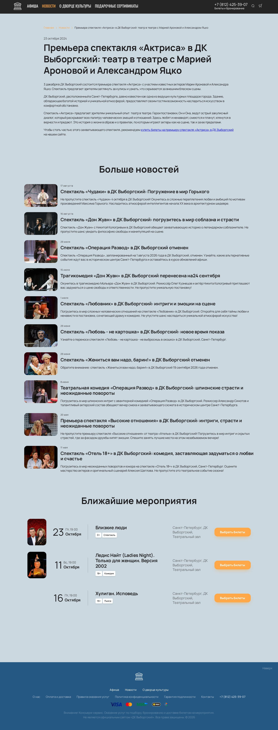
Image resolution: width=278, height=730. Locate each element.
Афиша (32, 6)
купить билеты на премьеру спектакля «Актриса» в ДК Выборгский (187, 130)
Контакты (207, 697)
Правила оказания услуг (93, 697)
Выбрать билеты (232, 532)
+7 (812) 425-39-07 (231, 4)
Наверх (267, 668)
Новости (49, 6)
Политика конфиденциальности (136, 697)
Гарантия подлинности (180, 697)
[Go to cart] (260, 6)
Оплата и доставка (58, 697)
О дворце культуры (75, 6)
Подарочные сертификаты (116, 6)
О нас (36, 697)
